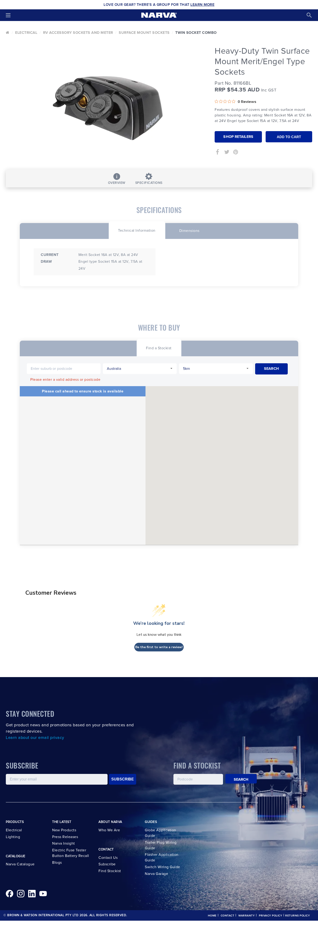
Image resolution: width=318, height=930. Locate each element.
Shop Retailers (238, 137)
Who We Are (109, 830)
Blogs (57, 862)
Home (212, 915)
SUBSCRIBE (122, 779)
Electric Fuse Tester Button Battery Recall (70, 853)
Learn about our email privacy (35, 738)
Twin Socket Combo (196, 33)
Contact (227, 915)
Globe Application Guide (160, 833)
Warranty (246, 915)
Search (241, 779)
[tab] (137, 230)
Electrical (26, 33)
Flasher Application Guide (162, 857)
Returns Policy (297, 915)
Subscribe (107, 864)
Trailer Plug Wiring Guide (161, 845)
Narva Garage (156, 874)
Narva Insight (63, 843)
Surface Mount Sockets (144, 33)
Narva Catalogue (20, 864)
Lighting (13, 837)
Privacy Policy (270, 915)
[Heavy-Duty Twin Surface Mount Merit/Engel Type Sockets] (106, 106)
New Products (64, 830)
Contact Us (108, 858)
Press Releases (65, 837)
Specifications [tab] (148, 183)
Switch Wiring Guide (162, 867)
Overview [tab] (116, 183)
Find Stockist (109, 871)
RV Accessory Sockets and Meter (78, 33)
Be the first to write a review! (159, 647)
